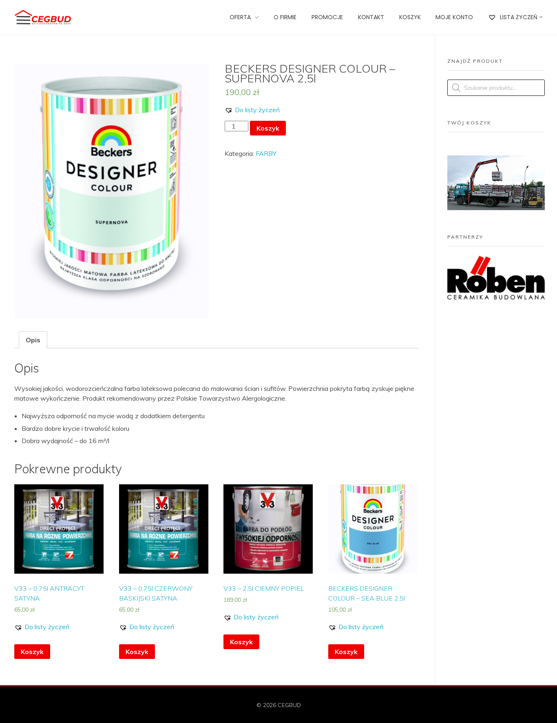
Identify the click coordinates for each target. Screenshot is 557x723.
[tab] (33, 339)
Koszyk (267, 128)
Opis (33, 340)
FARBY (266, 153)
